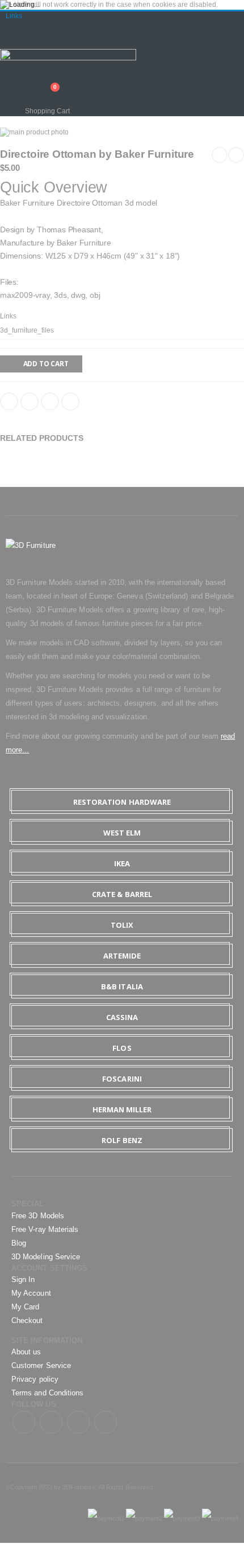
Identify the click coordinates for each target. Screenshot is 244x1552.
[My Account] (10, 108)
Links (14, 16)
